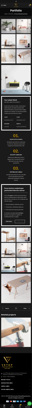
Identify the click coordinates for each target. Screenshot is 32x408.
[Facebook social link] (16, 1)
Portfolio (10, 14)
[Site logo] (16, 5)
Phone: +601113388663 (9, 376)
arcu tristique (19, 213)
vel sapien (10, 195)
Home (5, 14)
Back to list (16, 308)
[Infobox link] (16, 140)
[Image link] (16, 79)
